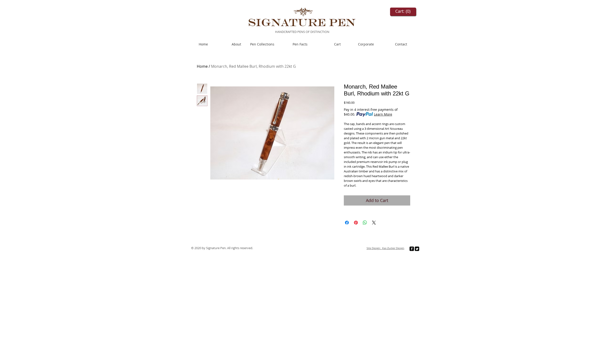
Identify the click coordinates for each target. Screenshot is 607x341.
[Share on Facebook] (347, 222)
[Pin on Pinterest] (356, 222)
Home (202, 66)
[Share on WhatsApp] (365, 222)
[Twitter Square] (417, 249)
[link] (403, 11)
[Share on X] (374, 222)
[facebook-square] (411, 249)
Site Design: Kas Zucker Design (385, 248)
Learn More (383, 114)
